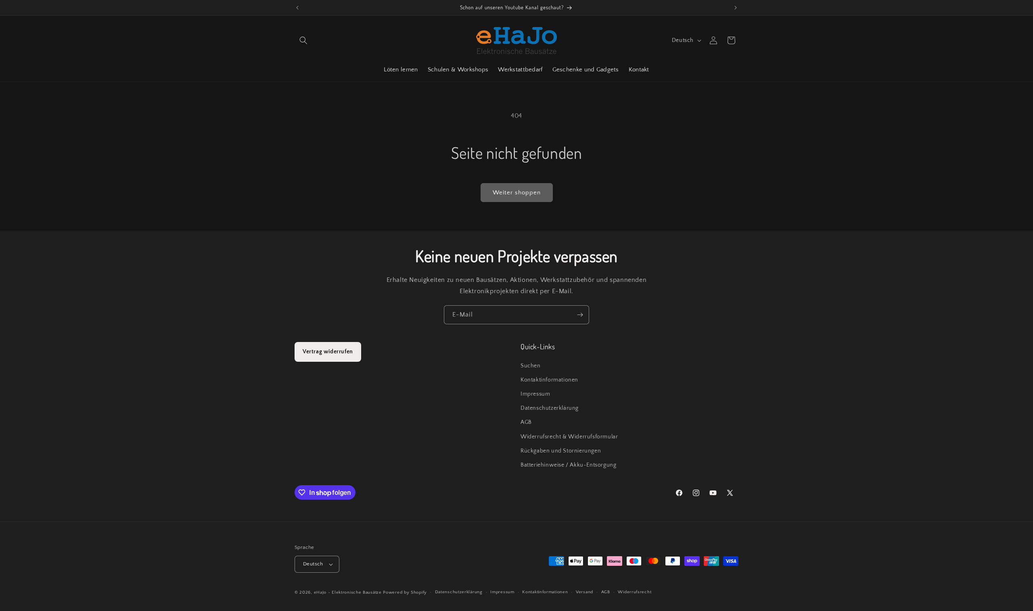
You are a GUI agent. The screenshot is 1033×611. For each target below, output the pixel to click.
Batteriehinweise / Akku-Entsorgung (568, 465)
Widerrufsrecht (634, 592)
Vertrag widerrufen (328, 351)
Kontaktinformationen (549, 380)
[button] (303, 40)
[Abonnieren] (580, 314)
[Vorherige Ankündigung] (297, 7)
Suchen (531, 366)
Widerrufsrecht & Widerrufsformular (569, 437)
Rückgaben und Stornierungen (561, 451)
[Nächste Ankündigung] (735, 7)
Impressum (535, 394)
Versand (584, 592)
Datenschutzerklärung (550, 408)
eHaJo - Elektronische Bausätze (348, 592)
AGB (526, 422)
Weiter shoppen (517, 192)
